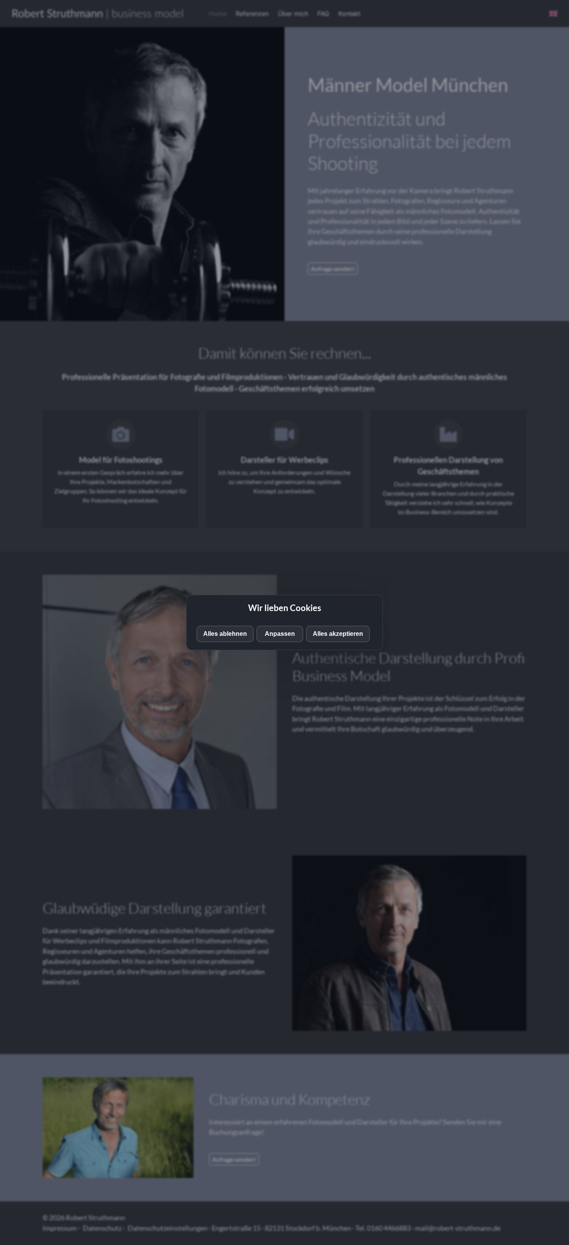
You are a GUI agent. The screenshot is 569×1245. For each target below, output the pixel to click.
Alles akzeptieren (338, 633)
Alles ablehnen (225, 633)
